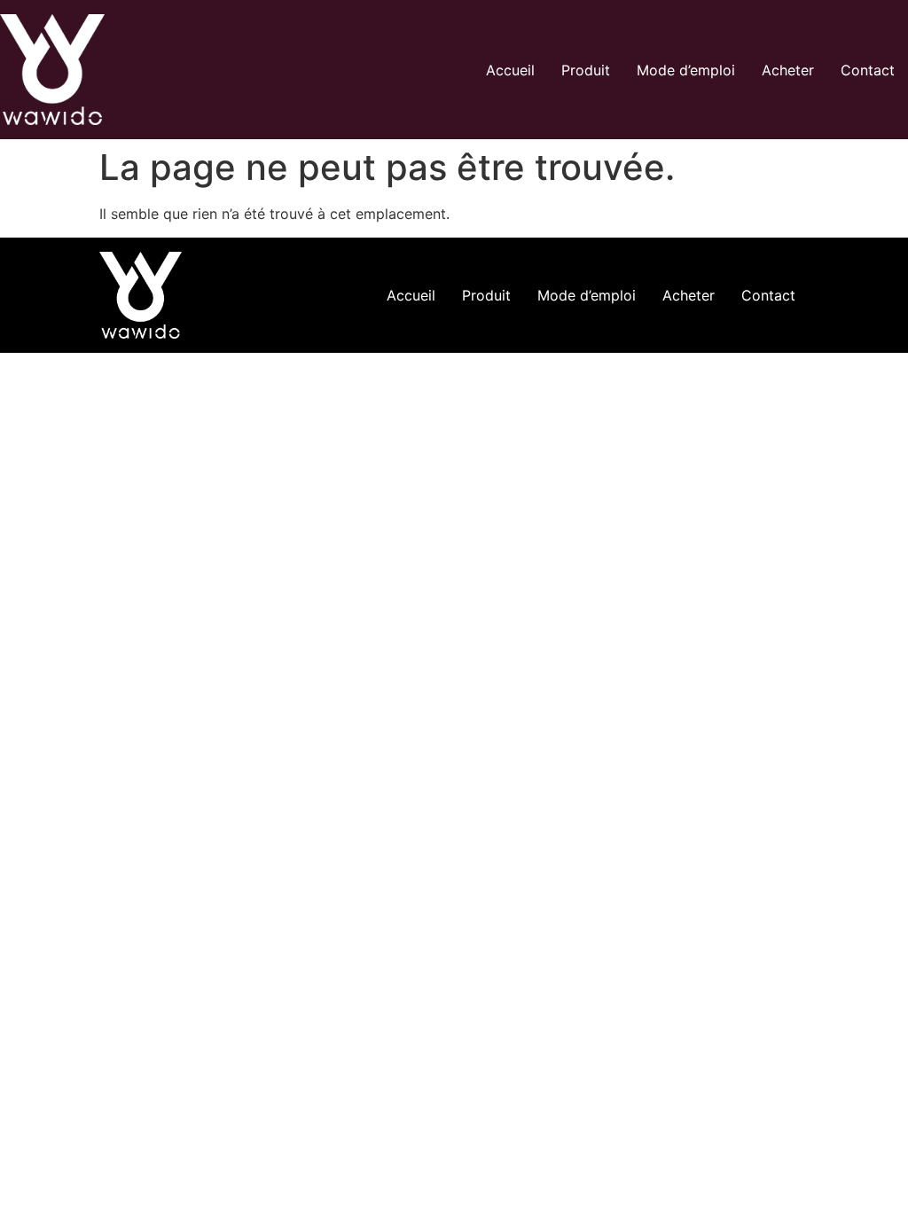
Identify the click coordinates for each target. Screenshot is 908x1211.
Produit (585, 70)
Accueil (510, 70)
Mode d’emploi (686, 70)
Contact (868, 70)
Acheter (788, 70)
